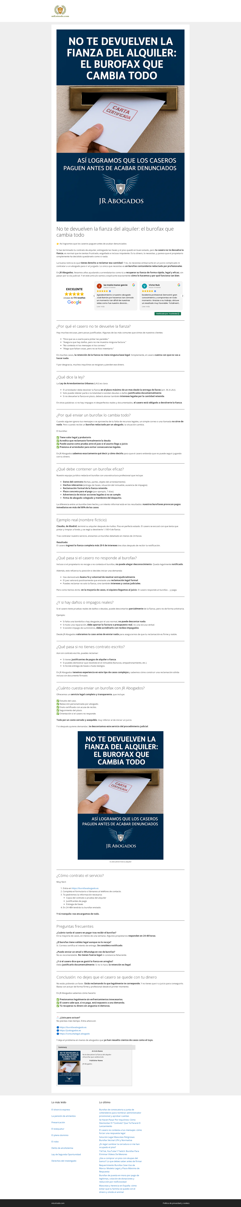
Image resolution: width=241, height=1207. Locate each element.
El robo (55, 1141)
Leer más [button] (101, 307)
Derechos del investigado (63, 1160)
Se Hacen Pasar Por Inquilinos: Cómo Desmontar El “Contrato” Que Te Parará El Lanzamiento (120, 1123)
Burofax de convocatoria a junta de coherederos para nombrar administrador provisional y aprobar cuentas (120, 1112)
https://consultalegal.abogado (75, 1033)
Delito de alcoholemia (62, 1148)
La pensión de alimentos (63, 1116)
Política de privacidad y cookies (176, 1203)
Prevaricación (58, 1122)
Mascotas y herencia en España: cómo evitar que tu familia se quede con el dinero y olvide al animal (118, 1188)
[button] (182, 296)
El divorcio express (60, 1109)
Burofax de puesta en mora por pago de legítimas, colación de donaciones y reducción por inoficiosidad (119, 1178)
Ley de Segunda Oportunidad (66, 1154)
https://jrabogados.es (70, 1030)
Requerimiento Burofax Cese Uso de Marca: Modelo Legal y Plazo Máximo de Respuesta (119, 1168)
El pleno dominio (59, 1135)
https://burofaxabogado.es (85, 888)
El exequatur (57, 1128)
